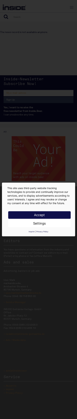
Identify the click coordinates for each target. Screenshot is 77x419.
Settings (39, 223)
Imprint (32, 231)
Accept (39, 215)
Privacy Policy (42, 231)
